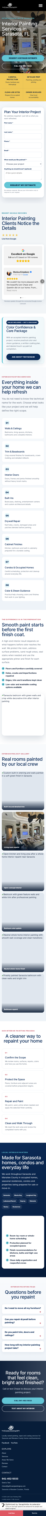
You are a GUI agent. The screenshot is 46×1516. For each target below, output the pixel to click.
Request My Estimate (23, 185)
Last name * (8, 132)
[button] (41, 5)
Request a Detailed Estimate (23, 58)
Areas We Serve (7, 1460)
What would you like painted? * (15, 159)
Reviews (5, 1463)
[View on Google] (9, 273)
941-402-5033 (10, 1478)
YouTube (14, 1443)
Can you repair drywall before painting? (20, 1321)
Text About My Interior (23, 1408)
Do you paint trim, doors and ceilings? (19, 1333)
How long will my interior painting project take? (22, 1346)
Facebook (5, 1443)
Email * (6, 150)
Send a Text (6, 1483)
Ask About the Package (23, 357)
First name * (8, 123)
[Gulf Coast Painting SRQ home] (11, 1433)
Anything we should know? (18, 169)
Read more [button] (12, 290)
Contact (4, 1467)
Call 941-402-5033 (23, 66)
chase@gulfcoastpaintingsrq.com (14, 1486)
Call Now (11, 1513)
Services (5, 1456)
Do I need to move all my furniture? (23, 1308)
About (4, 1453)
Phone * (7, 141)
